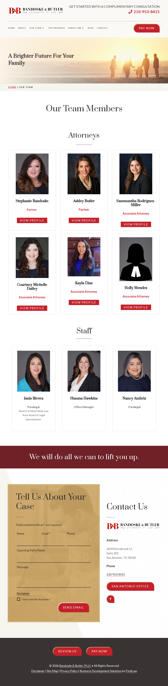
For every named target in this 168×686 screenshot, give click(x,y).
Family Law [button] (74, 28)
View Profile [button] (32, 220)
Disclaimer (23, 593)
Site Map (52, 671)
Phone (71, 533)
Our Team (36, 28)
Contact (102, 28)
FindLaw (131, 671)
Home (11, 28)
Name (20, 533)
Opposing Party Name (31, 550)
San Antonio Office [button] (130, 586)
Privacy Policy (69, 671)
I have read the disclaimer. (36, 599)
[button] (164, 662)
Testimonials (56, 28)
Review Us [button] (67, 651)
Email (46, 533)
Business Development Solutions (101, 671)
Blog (91, 28)
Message (23, 567)
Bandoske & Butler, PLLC (75, 665)
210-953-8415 (147, 11)
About (22, 28)
